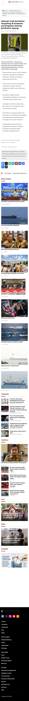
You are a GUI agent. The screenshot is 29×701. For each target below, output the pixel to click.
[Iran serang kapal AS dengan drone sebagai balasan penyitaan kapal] (14, 332)
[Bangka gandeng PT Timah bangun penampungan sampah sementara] (14, 263)
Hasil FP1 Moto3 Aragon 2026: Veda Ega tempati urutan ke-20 (17, 492)
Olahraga (4, 648)
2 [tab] (12, 522)
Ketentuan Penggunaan (8, 670)
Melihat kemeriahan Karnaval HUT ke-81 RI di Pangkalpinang (13, 515)
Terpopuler (5, 394)
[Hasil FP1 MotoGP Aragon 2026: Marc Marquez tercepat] (5, 485)
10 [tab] (25, 547)
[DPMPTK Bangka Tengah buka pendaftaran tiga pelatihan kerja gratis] (14, 453)
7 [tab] (18, 547)
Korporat (4, 687)
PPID (2, 690)
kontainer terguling (20, 173)
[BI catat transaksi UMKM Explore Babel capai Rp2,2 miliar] (5, 470)
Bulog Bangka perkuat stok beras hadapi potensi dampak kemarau (14, 540)
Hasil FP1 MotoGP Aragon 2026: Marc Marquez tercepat (17, 484)
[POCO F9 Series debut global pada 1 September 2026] (5, 418)
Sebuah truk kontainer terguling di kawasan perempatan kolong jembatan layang (13, 13)
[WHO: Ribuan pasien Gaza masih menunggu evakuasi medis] (5, 477)
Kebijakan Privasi (6, 673)
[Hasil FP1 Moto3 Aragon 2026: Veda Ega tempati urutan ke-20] (5, 493)
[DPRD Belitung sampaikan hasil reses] (13, 286)
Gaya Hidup (4, 652)
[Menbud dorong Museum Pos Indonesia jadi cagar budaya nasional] (14, 239)
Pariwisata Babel (6, 660)
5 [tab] (19, 522)
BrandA (3, 681)
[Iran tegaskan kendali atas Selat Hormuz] (14, 380)
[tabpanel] (14, 512)
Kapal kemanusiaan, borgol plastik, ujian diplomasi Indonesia (14, 317)
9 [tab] (23, 547)
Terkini (3, 621)
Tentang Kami (5, 676)
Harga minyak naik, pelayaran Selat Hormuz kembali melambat (12, 224)
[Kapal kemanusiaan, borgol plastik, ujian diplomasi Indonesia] (14, 308)
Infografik (4, 549)
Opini (3, 655)
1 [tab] (9, 522)
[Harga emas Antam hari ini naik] (5, 433)
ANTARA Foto (5, 684)
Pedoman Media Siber (8, 679)
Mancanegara (5, 637)
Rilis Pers (4, 663)
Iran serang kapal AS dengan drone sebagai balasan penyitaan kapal (12, 341)
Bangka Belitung (15, 10)
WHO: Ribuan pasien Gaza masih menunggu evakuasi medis (18, 476)
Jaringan (3, 667)
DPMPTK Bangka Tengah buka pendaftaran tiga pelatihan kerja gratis (14, 461)
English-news (5, 658)
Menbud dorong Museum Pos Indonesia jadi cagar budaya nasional (14, 248)
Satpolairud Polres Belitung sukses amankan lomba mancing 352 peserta (18, 425)
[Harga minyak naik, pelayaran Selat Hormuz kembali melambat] (14, 215)
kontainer (8, 173)
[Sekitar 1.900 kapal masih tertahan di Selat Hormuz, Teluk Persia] (14, 356)
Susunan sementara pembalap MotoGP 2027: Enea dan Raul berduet (17, 400)
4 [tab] (17, 522)
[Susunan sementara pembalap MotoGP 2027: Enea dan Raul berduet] (5, 401)
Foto (2, 499)
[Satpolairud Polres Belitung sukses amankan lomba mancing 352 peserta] (5, 426)
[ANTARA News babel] (16, 2)
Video (3, 524)
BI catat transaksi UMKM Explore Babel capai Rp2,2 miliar (18, 469)
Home (6, 10)
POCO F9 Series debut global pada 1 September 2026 (17, 417)
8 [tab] (20, 547)
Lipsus (3, 642)
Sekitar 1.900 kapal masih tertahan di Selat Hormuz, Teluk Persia (13, 364)
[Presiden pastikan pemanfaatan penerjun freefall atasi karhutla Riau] (14, 191)
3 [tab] (14, 522)
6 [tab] (16, 547)
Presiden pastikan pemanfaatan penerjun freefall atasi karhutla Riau (13, 200)
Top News (4, 440)
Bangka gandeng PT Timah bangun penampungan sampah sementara (12, 272)
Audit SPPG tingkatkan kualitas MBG (12, 597)
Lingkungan (5, 645)
